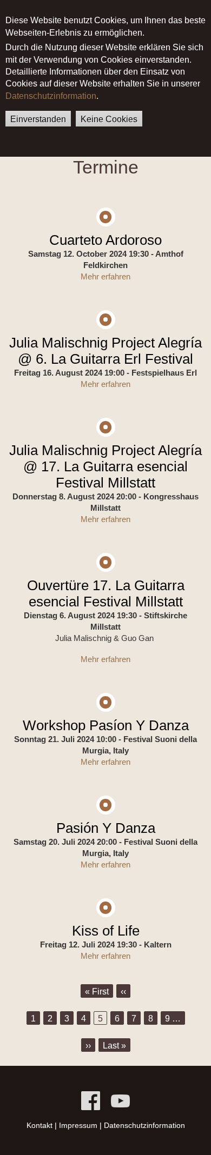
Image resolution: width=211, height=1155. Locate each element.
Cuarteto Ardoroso (105, 240)
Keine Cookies (109, 119)
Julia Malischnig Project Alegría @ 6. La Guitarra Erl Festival (105, 351)
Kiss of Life (106, 931)
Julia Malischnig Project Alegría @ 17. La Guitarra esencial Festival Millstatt (105, 466)
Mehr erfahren (105, 276)
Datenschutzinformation (50, 96)
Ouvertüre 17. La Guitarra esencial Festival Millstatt (105, 593)
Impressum (78, 1125)
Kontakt (39, 1125)
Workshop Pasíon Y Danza (106, 725)
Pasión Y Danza (105, 828)
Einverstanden (38, 119)
